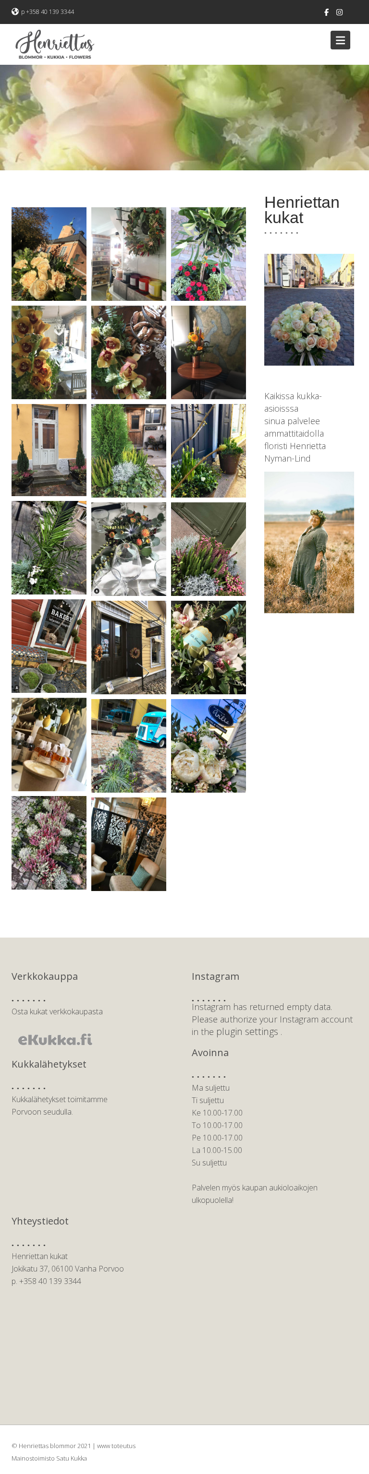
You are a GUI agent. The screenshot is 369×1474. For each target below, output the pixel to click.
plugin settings (248, 1031)
